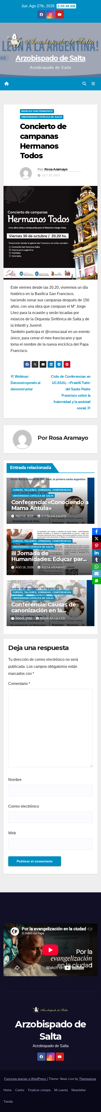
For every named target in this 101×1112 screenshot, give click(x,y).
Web (12, 833)
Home (8, 1090)
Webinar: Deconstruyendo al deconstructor (25, 382)
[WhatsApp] (96, 566)
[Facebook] (96, 531)
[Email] (96, 573)
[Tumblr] (96, 559)
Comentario (19, 684)
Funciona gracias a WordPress (25, 1079)
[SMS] (96, 580)
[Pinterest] (96, 545)
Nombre (15, 780)
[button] (84, 84)
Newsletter (78, 1090)
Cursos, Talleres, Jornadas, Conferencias (42, 490)
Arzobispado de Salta (50, 58)
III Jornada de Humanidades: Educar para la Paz (48, 559)
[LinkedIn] (96, 552)
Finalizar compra (39, 1090)
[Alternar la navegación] (93, 84)
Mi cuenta (61, 1090)
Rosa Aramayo (56, 169)
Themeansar (87, 1079)
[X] (96, 538)
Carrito (19, 1090)
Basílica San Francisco (37, 111)
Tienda (8, 1101)
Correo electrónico (23, 806)
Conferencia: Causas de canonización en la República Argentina (43, 610)
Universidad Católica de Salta (41, 117)
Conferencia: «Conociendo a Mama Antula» (50, 505)
